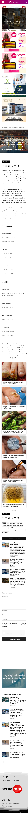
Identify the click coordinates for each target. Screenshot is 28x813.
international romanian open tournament (12, 525)
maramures (5, 528)
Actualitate (8, 126)
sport (16, 530)
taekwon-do (22, 530)
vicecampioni (5, 532)
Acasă (3, 126)
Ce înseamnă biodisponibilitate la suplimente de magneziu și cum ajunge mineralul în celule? (18, 700)
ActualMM (11, 159)
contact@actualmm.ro (12, 803)
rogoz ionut (10, 530)
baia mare (19, 523)
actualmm (12, 523)
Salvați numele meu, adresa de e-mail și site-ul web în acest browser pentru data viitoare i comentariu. (14, 624)
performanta (18, 528)
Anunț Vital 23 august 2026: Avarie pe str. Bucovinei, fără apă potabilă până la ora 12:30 (17, 562)
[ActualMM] (3, 159)
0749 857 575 (8, 806)
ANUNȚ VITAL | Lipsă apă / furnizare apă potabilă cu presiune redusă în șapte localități (17, 572)
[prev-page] (3, 762)
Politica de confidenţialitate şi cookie (14, 812)
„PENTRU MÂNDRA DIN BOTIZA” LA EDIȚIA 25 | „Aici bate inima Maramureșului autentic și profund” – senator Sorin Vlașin (17, 713)
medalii (11, 528)
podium (4, 530)
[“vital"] (14, 678)
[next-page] (5, 762)
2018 (8, 523)
